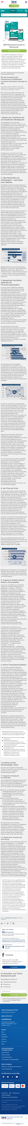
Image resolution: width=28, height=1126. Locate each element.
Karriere (3, 1039)
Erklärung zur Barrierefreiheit (9, 1097)
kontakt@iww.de (6, 1019)
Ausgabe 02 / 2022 (10, 918)
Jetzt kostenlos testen (14, 51)
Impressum (4, 1093)
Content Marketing (6, 1069)
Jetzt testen (14, 6)
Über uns (3, 1041)
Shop (2, 1044)
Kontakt (3, 1034)
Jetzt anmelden (14, 995)
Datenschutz (16, 1093)
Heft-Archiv (20, 10)
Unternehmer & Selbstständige (9, 1059)
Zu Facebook (14, 967)
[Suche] (25, 11)
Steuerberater (5, 1052)
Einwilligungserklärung (14, 1000)
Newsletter (4, 1037)
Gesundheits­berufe (6, 1057)
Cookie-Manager (6, 1095)
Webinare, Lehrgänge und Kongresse (11, 1066)
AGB (10, 1093)
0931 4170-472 (6, 1016)
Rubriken (13, 10)
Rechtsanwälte (5, 1055)
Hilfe (2, 1032)
